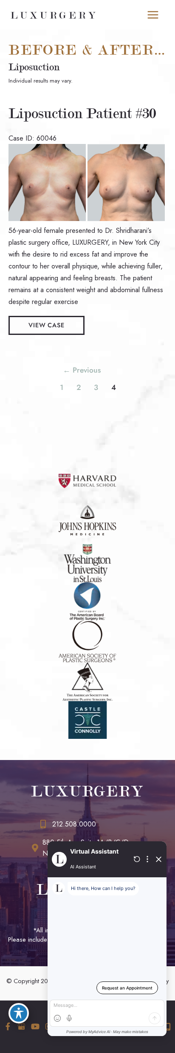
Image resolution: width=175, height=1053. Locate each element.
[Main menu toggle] (152, 15)
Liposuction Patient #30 (82, 114)
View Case (46, 325)
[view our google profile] (21, 1027)
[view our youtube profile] (35, 1027)
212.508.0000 (74, 824)
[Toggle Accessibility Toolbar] (18, 1013)
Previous (82, 370)
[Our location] (168, 1026)
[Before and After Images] (87, 218)
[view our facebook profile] (8, 1027)
